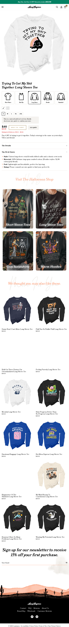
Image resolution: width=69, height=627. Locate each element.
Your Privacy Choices (54, 626)
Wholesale (31, 611)
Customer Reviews (45, 611)
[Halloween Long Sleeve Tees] (51, 208)
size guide (33, 127)
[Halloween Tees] (18, 208)
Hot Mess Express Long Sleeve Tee (49, 455)
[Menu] (2, 7)
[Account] (61, 8)
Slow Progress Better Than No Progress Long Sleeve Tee (47, 414)
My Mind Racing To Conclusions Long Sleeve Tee (47, 497)
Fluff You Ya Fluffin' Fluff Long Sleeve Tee (51, 330)
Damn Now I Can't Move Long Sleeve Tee (17, 330)
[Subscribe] (65, 563)
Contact (23, 608)
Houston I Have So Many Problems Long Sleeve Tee (12, 539)
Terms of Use (43, 626)
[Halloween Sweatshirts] (18, 251)
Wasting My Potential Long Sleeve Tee (50, 538)
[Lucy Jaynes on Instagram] (37, 616)
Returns (37, 608)
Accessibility (24, 626)
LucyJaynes (16, 626)
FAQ (30, 608)
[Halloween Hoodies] (51, 251)
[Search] (57, 7)
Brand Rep (21, 611)
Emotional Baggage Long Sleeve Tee (15, 455)
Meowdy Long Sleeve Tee (11, 413)
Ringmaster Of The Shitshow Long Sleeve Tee (12, 497)
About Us (45, 608)
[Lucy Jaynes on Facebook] (32, 616)
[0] (65, 7)
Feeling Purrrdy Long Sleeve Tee (48, 371)
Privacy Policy (33, 626)
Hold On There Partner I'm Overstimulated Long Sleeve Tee (14, 372)
